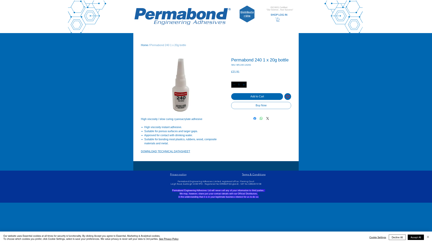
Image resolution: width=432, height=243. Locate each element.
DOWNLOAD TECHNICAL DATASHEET (165, 151)
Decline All (397, 237)
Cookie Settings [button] (377, 237)
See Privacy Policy (169, 238)
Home (144, 45)
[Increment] (244, 85)
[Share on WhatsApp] (261, 118)
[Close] (428, 237)
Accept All (416, 237)
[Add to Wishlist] (287, 96)
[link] (277, 20)
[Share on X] (268, 118)
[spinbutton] (239, 85)
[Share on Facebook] (255, 118)
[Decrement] (234, 85)
